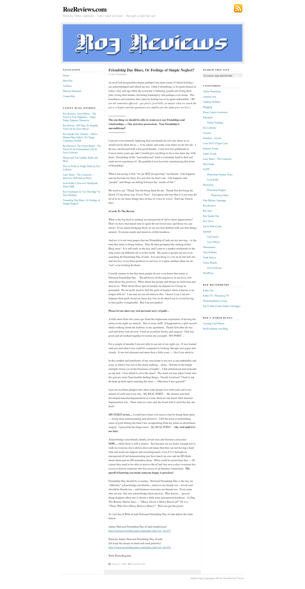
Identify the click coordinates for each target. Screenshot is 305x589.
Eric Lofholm (209, 127)
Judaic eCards (210, 153)
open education (206, 578)
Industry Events (210, 148)
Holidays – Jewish (212, 138)
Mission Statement (72, 91)
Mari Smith (208, 164)
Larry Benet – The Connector (217, 159)
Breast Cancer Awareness (215, 112)
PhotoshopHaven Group (215, 300)
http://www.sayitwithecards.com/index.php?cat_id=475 (140, 531)
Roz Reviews (209, 205)
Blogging (207, 107)
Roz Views (208, 221)
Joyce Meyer (213, 242)
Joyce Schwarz (214, 267)
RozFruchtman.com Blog (215, 328)
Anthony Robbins (212, 101)
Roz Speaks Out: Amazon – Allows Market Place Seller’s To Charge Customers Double (80, 137)
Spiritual (207, 231)
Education (208, 117)
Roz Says (207, 210)
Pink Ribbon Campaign (214, 200)
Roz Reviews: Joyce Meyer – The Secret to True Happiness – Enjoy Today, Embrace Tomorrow (79, 117)
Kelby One (208, 290)
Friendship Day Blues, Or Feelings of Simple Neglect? (151, 70)
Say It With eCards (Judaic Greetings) (221, 306)
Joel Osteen (212, 236)
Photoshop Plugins (216, 190)
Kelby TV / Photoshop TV (216, 295)
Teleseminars (209, 247)
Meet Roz (67, 80)
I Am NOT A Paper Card (215, 143)
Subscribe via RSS (238, 8)
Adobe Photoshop (212, 91)
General (207, 133)
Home (66, 75)
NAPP (206, 169)
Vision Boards (210, 262)
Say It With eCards (212, 226)
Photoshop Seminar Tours (220, 174)
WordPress (208, 273)
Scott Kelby (213, 179)
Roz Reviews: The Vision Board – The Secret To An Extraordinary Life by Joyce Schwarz (82, 149)
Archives (67, 85)
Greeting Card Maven (213, 323)
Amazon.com (209, 96)
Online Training (215, 122)
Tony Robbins (210, 252)
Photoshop (208, 184)
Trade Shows (209, 257)
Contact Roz (69, 96)
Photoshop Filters (220, 195)
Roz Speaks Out (211, 216)
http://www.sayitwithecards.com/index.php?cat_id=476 (140, 547)
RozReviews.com (85, 9)
